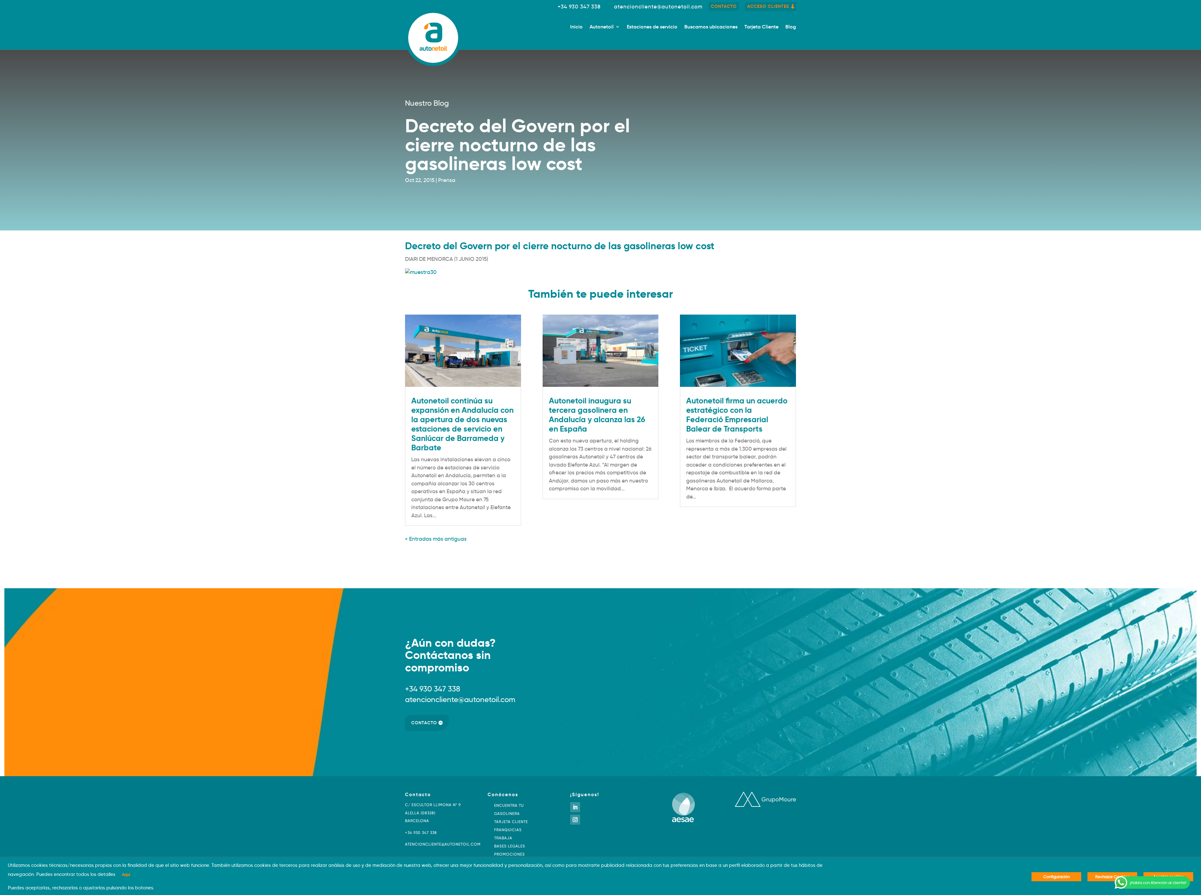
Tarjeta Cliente (761, 27)
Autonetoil (602, 27)
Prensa (446, 180)
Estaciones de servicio (652, 27)
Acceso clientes (768, 6)
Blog (790, 27)
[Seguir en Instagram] (575, 820)
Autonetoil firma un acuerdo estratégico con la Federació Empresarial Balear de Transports (737, 415)
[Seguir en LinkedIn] (575, 807)
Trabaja (503, 838)
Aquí (126, 874)
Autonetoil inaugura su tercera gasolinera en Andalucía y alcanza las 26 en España (597, 415)
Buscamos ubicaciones (710, 27)
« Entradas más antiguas (436, 539)
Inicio (576, 27)
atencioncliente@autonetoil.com (658, 6)
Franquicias (508, 829)
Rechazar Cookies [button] (1112, 876)
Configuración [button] (1056, 876)
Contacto (724, 6)
